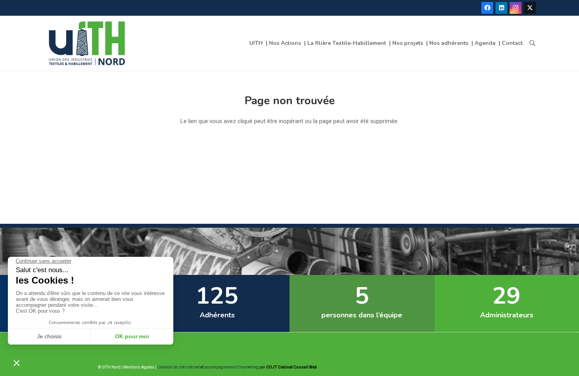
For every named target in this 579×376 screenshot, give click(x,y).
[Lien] (88, 43)
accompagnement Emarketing (231, 367)
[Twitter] (530, 8)
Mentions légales (138, 367)
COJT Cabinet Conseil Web (291, 367)
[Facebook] (487, 8)
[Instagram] (515, 8)
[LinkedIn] (501, 8)
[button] (532, 43)
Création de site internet (178, 367)
